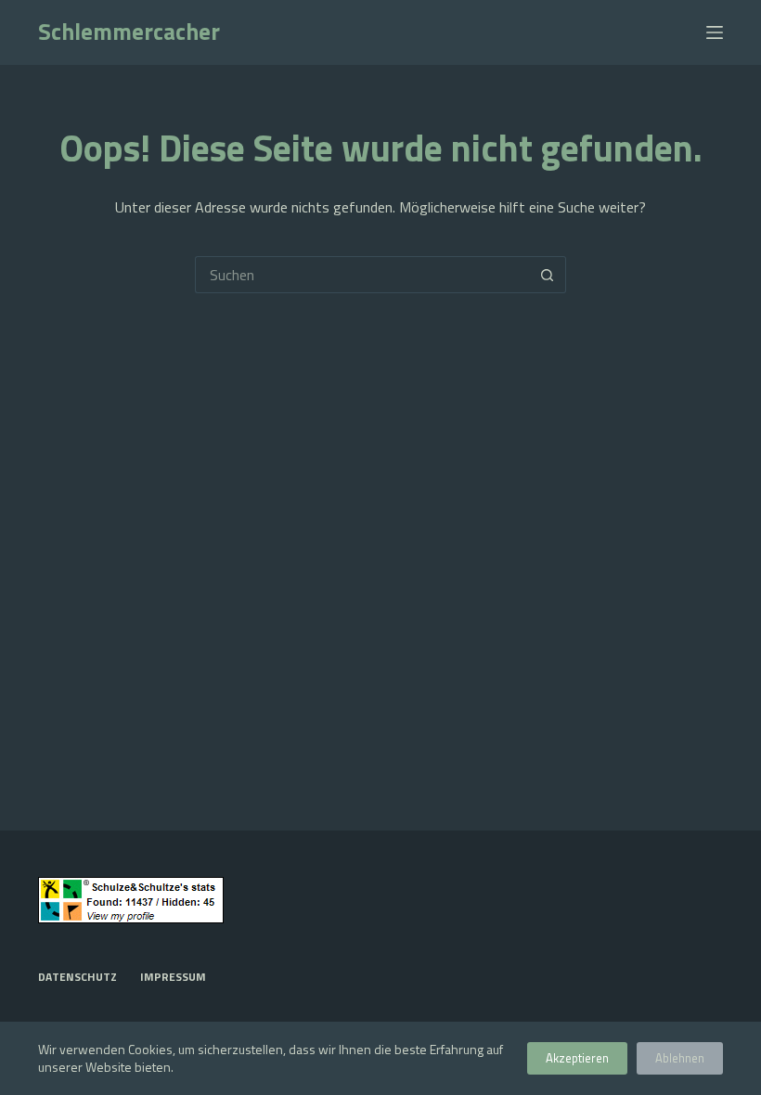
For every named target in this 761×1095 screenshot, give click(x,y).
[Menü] (714, 32)
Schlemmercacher (129, 31)
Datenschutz (77, 977)
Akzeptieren (577, 1058)
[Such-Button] (547, 274)
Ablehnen (679, 1058)
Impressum (173, 977)
